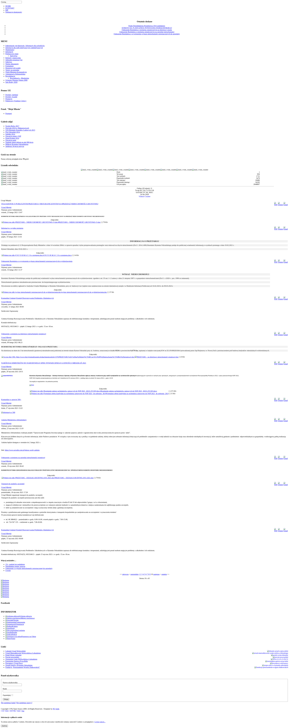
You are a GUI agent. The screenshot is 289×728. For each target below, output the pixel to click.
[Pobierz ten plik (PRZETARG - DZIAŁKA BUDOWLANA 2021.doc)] (28, 478)
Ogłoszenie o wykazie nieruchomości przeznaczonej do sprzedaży (28, 568)
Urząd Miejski (6, 207)
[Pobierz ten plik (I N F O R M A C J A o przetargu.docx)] (23, 255)
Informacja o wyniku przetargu (12, 228)
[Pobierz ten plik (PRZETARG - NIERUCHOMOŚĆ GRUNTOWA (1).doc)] (30, 222)
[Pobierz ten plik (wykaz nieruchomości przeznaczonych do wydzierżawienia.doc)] (32, 292)
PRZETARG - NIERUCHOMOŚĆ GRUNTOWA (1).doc (79, 222)
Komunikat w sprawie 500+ (11, 400)
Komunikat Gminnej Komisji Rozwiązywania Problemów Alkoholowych (27, 298)
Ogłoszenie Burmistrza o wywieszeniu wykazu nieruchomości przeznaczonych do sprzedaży (147, 34)
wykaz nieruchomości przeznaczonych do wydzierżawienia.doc (84, 292)
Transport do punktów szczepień (12, 484)
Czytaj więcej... (99, 722)
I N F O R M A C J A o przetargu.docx (58, 255)
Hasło (5, 689)
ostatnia (164, 574)
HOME (8, 6)
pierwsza (125, 574)
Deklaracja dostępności (13, 12)
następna (156, 574)
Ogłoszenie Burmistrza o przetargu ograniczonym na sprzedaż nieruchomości (146, 32)
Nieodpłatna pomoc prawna (15, 566)
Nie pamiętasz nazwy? (24, 703)
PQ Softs (56, 709)
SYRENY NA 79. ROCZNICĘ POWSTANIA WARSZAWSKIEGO (147, 28)
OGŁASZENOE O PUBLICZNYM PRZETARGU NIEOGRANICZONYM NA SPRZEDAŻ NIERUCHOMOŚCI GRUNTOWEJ (49, 204)
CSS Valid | (5, 711)
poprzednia (134, 574)
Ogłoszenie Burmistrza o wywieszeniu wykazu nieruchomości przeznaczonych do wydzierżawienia (36, 261)
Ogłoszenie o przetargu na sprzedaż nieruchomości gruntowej (23, 458)
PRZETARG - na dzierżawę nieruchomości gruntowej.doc (158, 357)
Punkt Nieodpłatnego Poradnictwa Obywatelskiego (146, 26)
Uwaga (8, 570)
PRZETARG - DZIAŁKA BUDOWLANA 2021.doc (74, 478)
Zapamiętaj (7, 695)
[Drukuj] (280, 205)
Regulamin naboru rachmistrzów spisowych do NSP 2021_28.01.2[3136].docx (129, 391)
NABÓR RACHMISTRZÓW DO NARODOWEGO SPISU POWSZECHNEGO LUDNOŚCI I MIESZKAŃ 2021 (43, 363)
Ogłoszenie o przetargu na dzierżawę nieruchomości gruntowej (23, 334)
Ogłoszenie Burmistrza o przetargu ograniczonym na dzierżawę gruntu (147, 30)
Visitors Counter (144, 196)
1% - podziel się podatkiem (15, 564)
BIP (6, 10)
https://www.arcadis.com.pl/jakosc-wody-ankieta (22, 450)
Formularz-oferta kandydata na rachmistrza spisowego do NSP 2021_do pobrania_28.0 (137, 394)
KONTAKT (9, 8)
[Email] (286, 205)
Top (22, 711)
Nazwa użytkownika (10, 683)
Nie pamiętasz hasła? (8, 703)
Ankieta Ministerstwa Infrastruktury (14, 420)
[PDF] (276, 205)
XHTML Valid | (15, 711)
